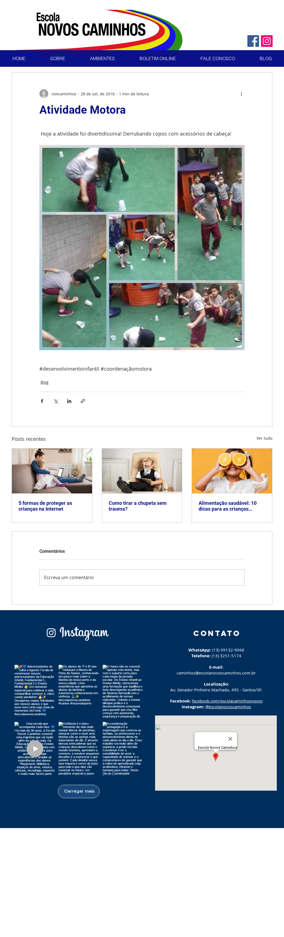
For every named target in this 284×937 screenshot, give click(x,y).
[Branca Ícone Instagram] (51, 633)
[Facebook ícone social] (253, 41)
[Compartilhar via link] (82, 401)
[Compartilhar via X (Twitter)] (55, 401)
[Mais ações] (241, 93)
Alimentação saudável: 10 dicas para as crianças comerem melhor (228, 506)
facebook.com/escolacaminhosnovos (227, 701)
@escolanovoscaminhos (228, 706)
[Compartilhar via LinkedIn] (69, 401)
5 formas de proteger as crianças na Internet (45, 506)
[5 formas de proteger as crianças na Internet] (52, 471)
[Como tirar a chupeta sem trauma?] (142, 471)
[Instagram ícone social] (267, 41)
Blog (44, 382)
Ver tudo (264, 438)
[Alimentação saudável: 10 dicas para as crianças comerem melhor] (232, 471)
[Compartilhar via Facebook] (42, 401)
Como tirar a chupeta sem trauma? (138, 506)
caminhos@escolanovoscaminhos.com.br (216, 673)
